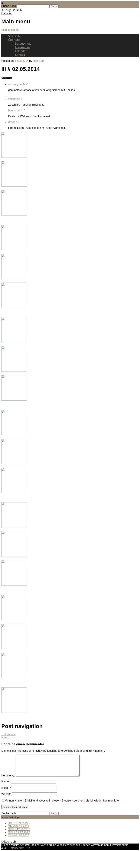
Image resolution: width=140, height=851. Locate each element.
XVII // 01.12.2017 (19, 832)
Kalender (21, 51)
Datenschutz (23, 43)
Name (5, 781)
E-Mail (6, 787)
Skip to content (10, 29)
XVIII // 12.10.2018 (19, 829)
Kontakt (20, 55)
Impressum (22, 47)
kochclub (6, 13)
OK (28, 848)
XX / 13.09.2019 (18, 823)
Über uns (14, 40)
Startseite (14, 36)
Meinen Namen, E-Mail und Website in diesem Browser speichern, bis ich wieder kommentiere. (62, 800)
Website (6, 794)
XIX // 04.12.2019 (18, 826)
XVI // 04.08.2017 (18, 835)
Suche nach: (9, 6)
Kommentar (8, 775)
